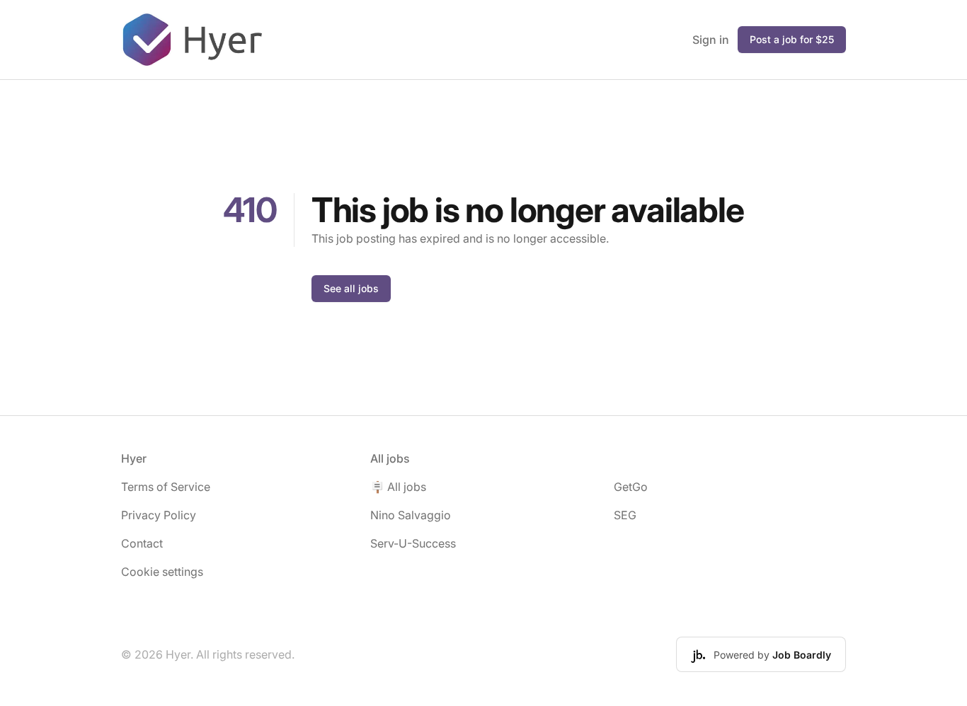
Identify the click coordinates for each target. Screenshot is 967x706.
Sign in (710, 40)
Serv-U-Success (413, 543)
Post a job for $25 (792, 39)
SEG (625, 515)
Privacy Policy (158, 515)
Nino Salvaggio (410, 515)
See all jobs (351, 288)
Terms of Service (165, 487)
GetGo (631, 487)
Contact (142, 543)
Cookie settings (162, 572)
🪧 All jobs (398, 487)
